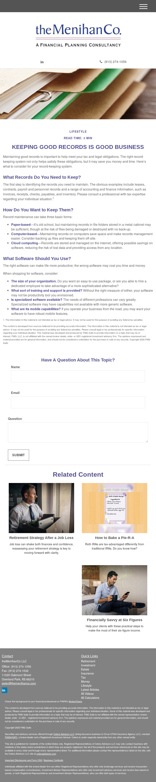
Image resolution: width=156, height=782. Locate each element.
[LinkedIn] (42, 62)
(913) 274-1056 (115, 61)
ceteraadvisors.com (46, 753)
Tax (83, 677)
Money (85, 681)
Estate (85, 669)
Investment (88, 665)
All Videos (87, 694)
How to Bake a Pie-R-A (114, 538)
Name (15, 367)
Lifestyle (86, 685)
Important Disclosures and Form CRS (23, 760)
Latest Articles (90, 689)
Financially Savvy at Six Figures (114, 620)
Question (15, 418)
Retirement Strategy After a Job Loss (41, 538)
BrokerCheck (75, 701)
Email (15, 392)
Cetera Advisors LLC (63, 734)
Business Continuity (53, 760)
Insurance (87, 673)
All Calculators (90, 698)
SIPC (14, 737)
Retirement (88, 661)
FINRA (8, 737)
